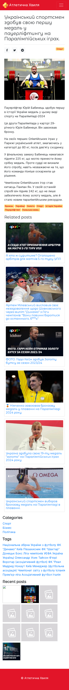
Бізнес (7, 527)
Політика (9, 532)
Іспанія (60, 570)
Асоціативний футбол (37, 574)
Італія (57, 574)
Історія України (54, 206)
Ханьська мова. (30, 209)
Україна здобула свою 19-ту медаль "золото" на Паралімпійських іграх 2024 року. (34, 457)
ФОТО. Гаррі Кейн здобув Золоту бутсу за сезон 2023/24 (31, 361)
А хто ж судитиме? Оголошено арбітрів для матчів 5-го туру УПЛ (33, 257)
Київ (29, 566)
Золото (30, 206)
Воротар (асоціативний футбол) (25, 562)
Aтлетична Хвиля (23, 5)
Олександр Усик (26, 557)
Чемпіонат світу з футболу (36, 570)
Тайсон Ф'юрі (47, 557)
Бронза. (9, 206)
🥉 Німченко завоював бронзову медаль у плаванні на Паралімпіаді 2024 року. (33, 409)
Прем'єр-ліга (12, 574)
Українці (20, 206)
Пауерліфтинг (12, 209)
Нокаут (20, 566)
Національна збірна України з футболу (29, 545)
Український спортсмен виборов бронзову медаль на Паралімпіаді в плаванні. (33, 505)
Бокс (19, 553)
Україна (57, 553)
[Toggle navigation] (61, 5)
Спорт (60, 49)
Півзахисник (32, 549)
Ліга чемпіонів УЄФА (37, 553)
